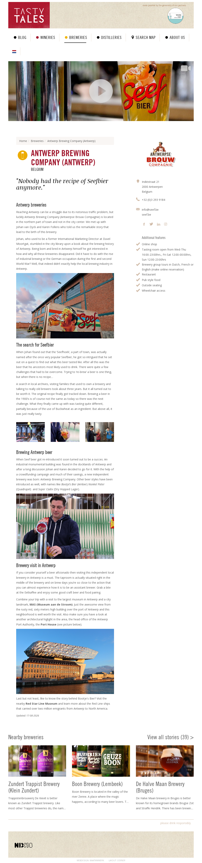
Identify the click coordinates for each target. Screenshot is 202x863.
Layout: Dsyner (117, 860)
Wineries (47, 37)
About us (177, 37)
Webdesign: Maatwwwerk (90, 860)
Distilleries (111, 37)
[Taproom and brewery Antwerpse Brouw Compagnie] (30, 432)
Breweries (78, 37)
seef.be (146, 214)
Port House (48, 624)
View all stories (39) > (170, 737)
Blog (22, 37)
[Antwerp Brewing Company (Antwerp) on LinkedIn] (158, 224)
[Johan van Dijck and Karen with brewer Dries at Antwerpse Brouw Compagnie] (99, 432)
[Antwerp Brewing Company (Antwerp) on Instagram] (165, 224)
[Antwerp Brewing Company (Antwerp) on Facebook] (144, 224)
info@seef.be (150, 209)
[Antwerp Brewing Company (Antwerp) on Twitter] (151, 224)
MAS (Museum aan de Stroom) (51, 604)
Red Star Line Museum (41, 703)
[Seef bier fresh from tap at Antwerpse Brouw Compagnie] (65, 432)
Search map (146, 37)
